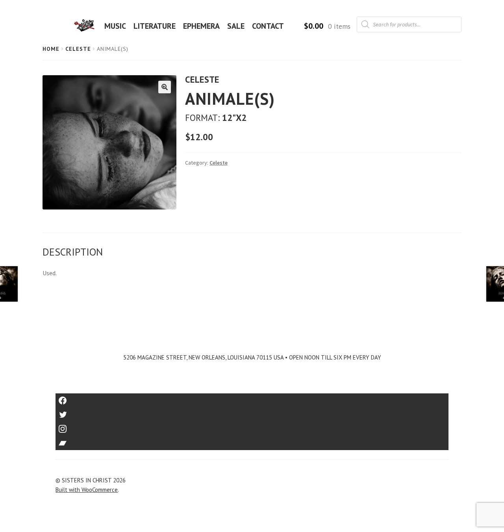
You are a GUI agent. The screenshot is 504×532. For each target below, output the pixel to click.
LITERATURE (154, 26)
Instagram (252, 426)
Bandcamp (252, 440)
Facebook (252, 398)
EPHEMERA (201, 26)
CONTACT (268, 26)
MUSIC (115, 26)
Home (51, 48)
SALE (236, 26)
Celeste (78, 48)
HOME (86, 26)
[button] (164, 87)
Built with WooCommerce (87, 489)
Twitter (252, 412)
